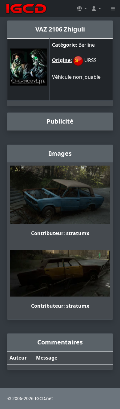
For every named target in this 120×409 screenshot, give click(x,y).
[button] (81, 8)
